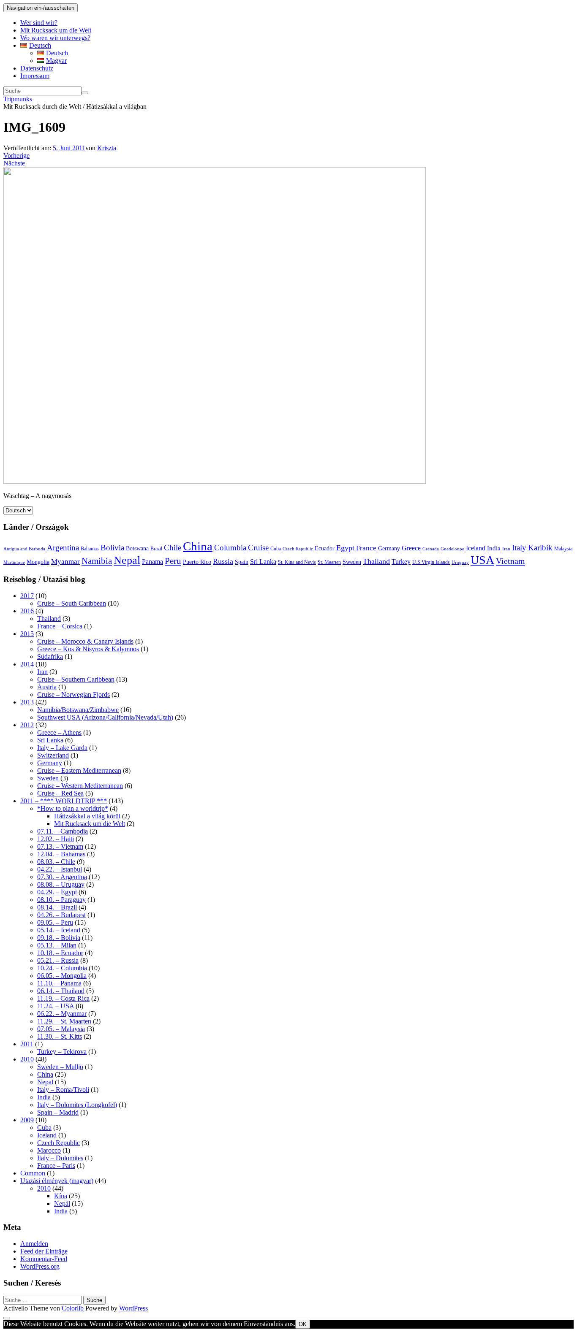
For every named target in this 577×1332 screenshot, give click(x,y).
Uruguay (460, 562)
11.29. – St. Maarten (64, 1021)
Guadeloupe (452, 549)
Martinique (14, 562)
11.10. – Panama (59, 983)
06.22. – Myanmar (62, 1013)
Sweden (352, 562)
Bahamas (90, 549)
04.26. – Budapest (61, 914)
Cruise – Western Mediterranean (80, 785)
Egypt (345, 548)
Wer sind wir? (38, 22)
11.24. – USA (55, 1006)
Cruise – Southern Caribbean (75, 679)
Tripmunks (17, 99)
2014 (27, 664)
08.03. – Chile (56, 861)
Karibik (540, 547)
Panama (152, 562)
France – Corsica (59, 626)
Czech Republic (298, 549)
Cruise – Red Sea (60, 793)
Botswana (137, 548)
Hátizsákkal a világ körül (87, 816)
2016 (27, 611)
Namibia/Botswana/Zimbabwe (78, 709)
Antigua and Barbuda (24, 549)
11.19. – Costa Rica (63, 998)
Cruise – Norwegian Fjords (73, 694)
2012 (27, 724)
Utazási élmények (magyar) (56, 1180)
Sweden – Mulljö (60, 1066)
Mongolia (38, 562)
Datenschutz (36, 68)
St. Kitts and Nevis (297, 562)
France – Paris (56, 1165)
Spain (241, 562)
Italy (519, 547)
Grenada (430, 549)
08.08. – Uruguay (60, 884)
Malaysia (563, 549)
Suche (94, 1300)
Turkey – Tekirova (62, 1051)
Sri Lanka (263, 562)
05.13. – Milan (56, 945)
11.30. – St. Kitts (59, 1036)
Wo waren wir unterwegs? (55, 37)
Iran (506, 549)
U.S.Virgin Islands (431, 562)
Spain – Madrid (58, 1112)
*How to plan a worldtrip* (72, 808)
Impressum (34, 75)
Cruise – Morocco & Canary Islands (85, 641)
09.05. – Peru (55, 922)
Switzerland (53, 755)
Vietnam (510, 561)
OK (303, 1324)
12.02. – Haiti (55, 838)
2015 (27, 633)
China (197, 546)
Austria (47, 686)
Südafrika (50, 656)
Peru (173, 561)
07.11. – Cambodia (62, 831)
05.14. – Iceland (58, 930)
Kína (60, 1195)
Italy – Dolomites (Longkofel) (77, 1104)
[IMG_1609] (214, 481)
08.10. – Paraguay (61, 899)
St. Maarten (329, 562)
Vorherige (16, 155)
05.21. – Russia (58, 960)
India (494, 548)
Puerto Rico (197, 562)
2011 (26, 1044)
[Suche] (85, 93)
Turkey (401, 562)
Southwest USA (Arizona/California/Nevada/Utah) (105, 717)
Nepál (62, 1203)
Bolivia (112, 547)
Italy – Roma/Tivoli (63, 1089)
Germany (389, 548)
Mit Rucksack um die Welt (55, 30)
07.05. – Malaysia (61, 1028)
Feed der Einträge (44, 1251)
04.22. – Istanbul (59, 869)
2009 (27, 1120)
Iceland (475, 548)
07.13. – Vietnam (60, 846)
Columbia (230, 547)
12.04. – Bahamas (61, 854)
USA (482, 559)
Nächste (14, 163)
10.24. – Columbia (62, 968)
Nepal (127, 560)
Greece (411, 548)
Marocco (49, 1150)
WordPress (133, 1308)
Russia (223, 561)
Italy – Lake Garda (62, 747)
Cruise (258, 547)
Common (32, 1173)
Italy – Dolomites (60, 1157)
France (366, 548)
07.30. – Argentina (62, 876)
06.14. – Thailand (60, 990)
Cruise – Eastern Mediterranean (79, 770)
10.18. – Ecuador (60, 952)
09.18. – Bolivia (58, 937)
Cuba (275, 549)
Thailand (376, 561)
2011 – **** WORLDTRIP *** (63, 800)
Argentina (63, 547)
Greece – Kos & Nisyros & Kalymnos (88, 648)
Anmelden (34, 1243)
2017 (27, 595)
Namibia (97, 561)
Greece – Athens (59, 732)
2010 (27, 1059)
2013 (27, 702)
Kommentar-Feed (43, 1258)
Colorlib (73, 1308)
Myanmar (65, 562)
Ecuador (325, 548)
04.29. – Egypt (57, 892)
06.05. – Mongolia (62, 975)
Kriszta (106, 148)
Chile (172, 547)
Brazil (156, 549)
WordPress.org (40, 1266)
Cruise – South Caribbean (71, 603)
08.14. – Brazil (57, 907)
